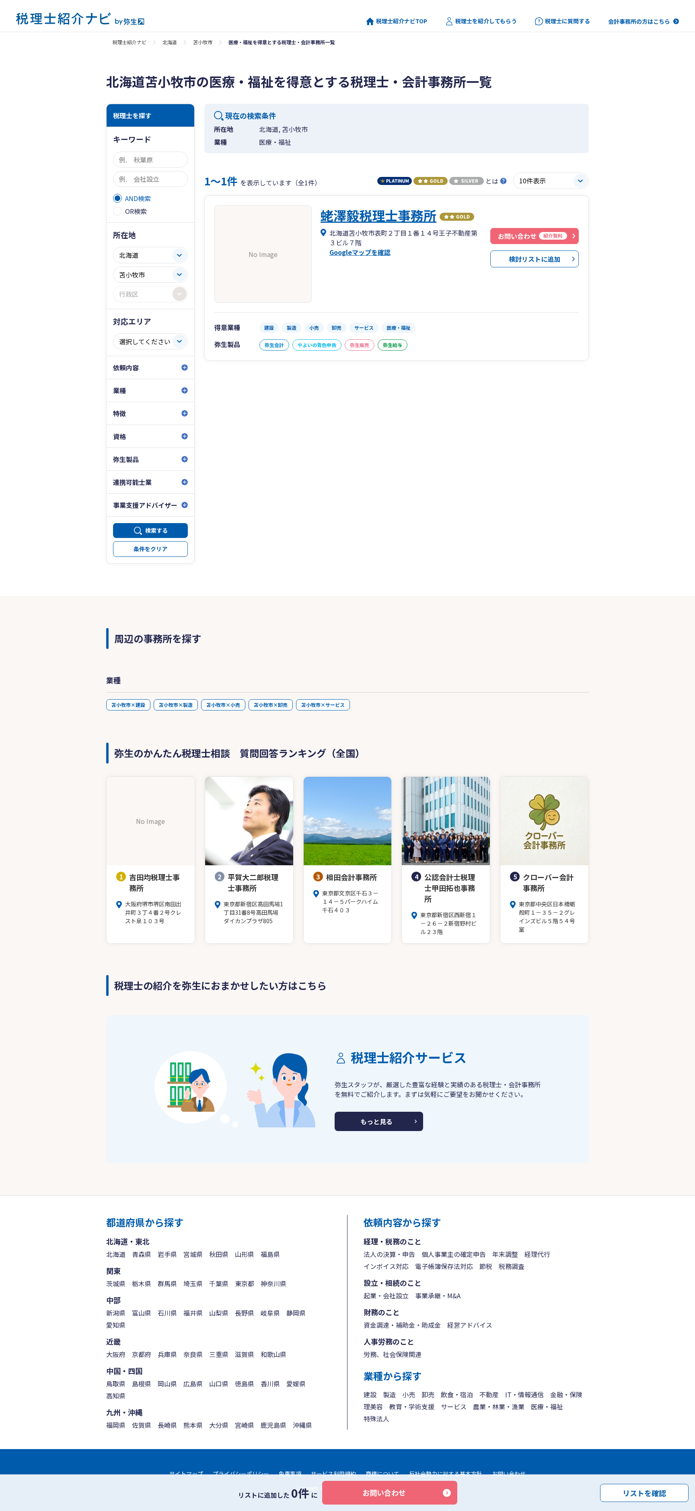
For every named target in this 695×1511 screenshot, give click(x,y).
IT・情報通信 (524, 1394)
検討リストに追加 (534, 259)
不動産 (489, 1394)
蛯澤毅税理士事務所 (378, 215)
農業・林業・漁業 (498, 1406)
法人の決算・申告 (389, 1254)
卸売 (428, 1394)
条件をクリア (150, 549)
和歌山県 (273, 1354)
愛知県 (115, 1325)
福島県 (270, 1254)
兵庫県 (167, 1354)
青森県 (141, 1254)
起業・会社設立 (386, 1295)
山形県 (244, 1254)
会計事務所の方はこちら (639, 21)
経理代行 (537, 1254)
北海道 (169, 42)
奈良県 (193, 1354)
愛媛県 (296, 1383)
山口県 (218, 1383)
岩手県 (167, 1254)
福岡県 (115, 1425)
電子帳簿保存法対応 (444, 1266)
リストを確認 (644, 1492)
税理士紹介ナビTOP (401, 21)
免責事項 (290, 1474)
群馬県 (167, 1283)
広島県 (193, 1383)
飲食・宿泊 (457, 1394)
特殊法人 (376, 1418)
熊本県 (193, 1425)
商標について (382, 1474)
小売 (408, 1394)
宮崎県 (244, 1425)
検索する (156, 530)
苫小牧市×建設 (128, 704)
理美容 (373, 1406)
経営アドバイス (469, 1325)
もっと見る (376, 1121)
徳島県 (244, 1383)
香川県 (270, 1383)
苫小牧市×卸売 (271, 704)
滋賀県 (244, 1354)
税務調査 (511, 1266)
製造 (389, 1394)
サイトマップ (186, 1474)
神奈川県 (273, 1283)
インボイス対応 (386, 1266)
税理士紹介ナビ (129, 42)
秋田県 (218, 1254)
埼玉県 (193, 1283)
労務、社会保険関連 (393, 1354)
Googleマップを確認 (360, 252)
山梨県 (218, 1313)
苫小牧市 (202, 42)
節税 (485, 1266)
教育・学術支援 (411, 1406)
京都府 (141, 1354)
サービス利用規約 (333, 1474)
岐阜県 (270, 1313)
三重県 (218, 1354)
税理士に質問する (567, 21)
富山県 (141, 1313)
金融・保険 (566, 1394)
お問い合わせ (384, 1492)
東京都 (244, 1283)
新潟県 (115, 1313)
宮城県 (193, 1254)
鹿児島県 (273, 1425)
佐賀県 (141, 1425)
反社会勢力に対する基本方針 (445, 1474)
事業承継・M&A (438, 1295)
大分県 (218, 1425)
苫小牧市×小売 (223, 704)
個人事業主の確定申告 (454, 1254)
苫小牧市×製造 (176, 704)
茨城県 (115, 1283)
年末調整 (505, 1254)
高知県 (115, 1395)
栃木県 (141, 1283)
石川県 (167, 1313)
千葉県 (218, 1283)
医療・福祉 (547, 1406)
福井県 (193, 1313)
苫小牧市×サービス (323, 704)
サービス (454, 1406)
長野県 (244, 1313)
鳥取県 (115, 1383)
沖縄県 (302, 1425)
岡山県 (167, 1383)
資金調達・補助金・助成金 (402, 1325)
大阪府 (115, 1354)
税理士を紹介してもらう (486, 21)
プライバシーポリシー (241, 1474)
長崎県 (167, 1425)
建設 (370, 1394)
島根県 (141, 1383)
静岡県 (296, 1313)
